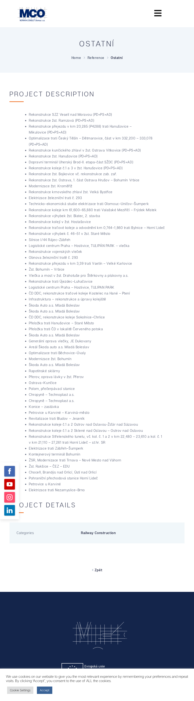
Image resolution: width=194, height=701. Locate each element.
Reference (96, 58)
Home (76, 58)
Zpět (97, 570)
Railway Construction (98, 533)
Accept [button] (44, 690)
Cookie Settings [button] (20, 690)
